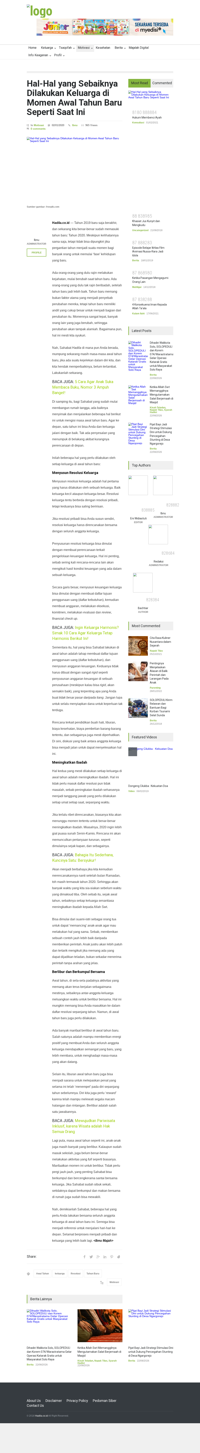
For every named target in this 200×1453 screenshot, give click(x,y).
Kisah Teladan (85, 1360)
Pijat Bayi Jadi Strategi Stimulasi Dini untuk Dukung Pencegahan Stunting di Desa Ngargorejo (150, 1351)
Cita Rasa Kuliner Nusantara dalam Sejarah (160, 641)
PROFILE (37, 252)
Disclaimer (54, 1401)
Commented (162, 83)
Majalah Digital (139, 48)
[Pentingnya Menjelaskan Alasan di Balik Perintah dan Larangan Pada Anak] (138, 671)
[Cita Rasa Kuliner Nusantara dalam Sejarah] (138, 646)
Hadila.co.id (41, 1415)
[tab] (139, 83)
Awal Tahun (42, 1273)
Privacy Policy (77, 1401)
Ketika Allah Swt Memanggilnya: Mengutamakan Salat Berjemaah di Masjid (99, 1351)
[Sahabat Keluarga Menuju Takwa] (39, 11)
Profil (58, 55)
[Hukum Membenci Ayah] (150, 98)
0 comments (38, 128)
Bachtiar (143, 608)
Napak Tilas (100, 1360)
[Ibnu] (36, 226)
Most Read (139, 83)
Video (131, 791)
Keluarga (47, 48)
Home (32, 48)
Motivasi (84, 48)
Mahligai (136, 287)
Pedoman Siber (104, 1401)
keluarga (60, 1273)
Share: (32, 1256)
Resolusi (75, 1273)
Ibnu (75, 125)
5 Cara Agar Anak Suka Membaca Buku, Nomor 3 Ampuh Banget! (82, 387)
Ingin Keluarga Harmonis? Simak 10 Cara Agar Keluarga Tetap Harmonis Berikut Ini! (85, 633)
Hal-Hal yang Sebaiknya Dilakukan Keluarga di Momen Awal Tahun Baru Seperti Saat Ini (74, 98)
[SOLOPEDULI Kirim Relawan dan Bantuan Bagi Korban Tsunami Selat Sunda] (138, 708)
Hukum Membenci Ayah (147, 117)
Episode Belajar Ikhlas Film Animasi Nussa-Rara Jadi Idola (148, 251)
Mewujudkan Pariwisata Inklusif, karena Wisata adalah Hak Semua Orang (83, 1126)
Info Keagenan (38, 55)
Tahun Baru (93, 1273)
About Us (34, 1401)
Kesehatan (103, 48)
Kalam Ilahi (138, 313)
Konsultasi (138, 122)
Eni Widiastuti (138, 518)
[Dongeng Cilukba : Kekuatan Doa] (150, 763)
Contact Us (35, 1405)
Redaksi (158, 561)
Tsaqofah (65, 48)
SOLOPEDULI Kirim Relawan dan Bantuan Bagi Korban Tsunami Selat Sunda (161, 707)
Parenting (155, 687)
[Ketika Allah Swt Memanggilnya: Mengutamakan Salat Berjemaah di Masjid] (100, 1325)
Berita (119, 48)
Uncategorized (140, 230)
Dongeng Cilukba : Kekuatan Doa (148, 786)
